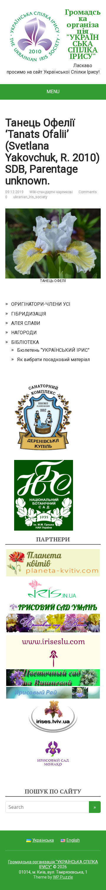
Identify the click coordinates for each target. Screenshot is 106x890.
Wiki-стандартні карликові (51, 192)
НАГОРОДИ (24, 332)
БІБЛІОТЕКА (25, 342)
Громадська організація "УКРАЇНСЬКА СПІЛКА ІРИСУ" (83, 34)
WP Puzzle (63, 877)
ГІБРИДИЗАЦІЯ (28, 314)
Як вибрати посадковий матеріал (53, 359)
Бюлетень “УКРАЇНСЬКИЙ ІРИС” (53, 350)
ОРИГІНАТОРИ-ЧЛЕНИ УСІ (40, 304)
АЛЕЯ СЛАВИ (25, 323)
